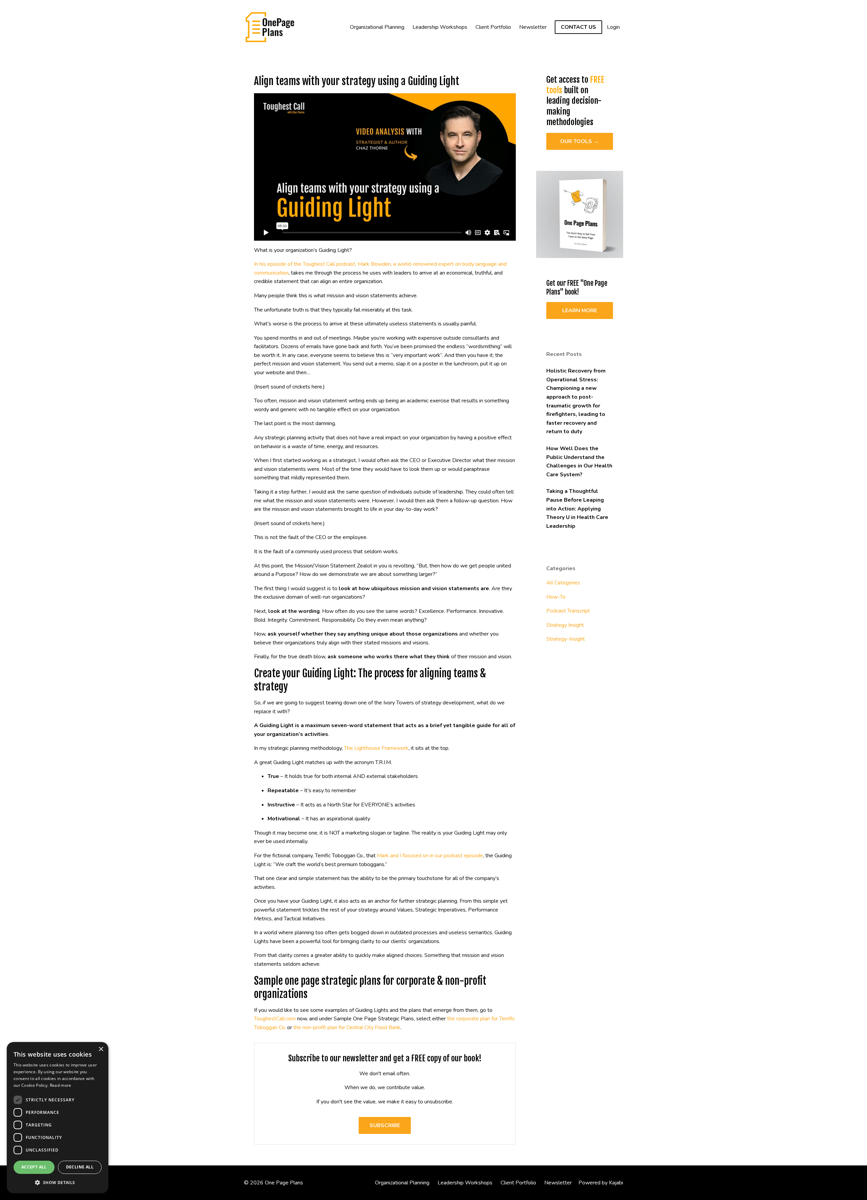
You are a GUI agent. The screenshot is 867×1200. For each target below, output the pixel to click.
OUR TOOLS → (579, 141)
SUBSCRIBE (384, 1125)
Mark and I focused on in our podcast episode (430, 855)
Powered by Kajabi (600, 1182)
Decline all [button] (79, 1167)
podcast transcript (568, 611)
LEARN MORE (579, 310)
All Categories (563, 582)
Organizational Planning (377, 27)
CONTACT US (578, 27)
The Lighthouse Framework (376, 748)
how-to (556, 597)
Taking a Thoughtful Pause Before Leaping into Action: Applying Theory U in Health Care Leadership (577, 508)
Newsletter (533, 27)
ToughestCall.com (275, 1018)
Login (613, 27)
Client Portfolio (493, 27)
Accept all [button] (34, 1167)
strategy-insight (565, 639)
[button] (58, 1182)
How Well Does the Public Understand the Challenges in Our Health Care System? (579, 461)
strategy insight (565, 625)
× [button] (100, 1049)
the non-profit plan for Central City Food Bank (346, 1027)
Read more (60, 1085)
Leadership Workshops (440, 27)
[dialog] (57, 1117)
